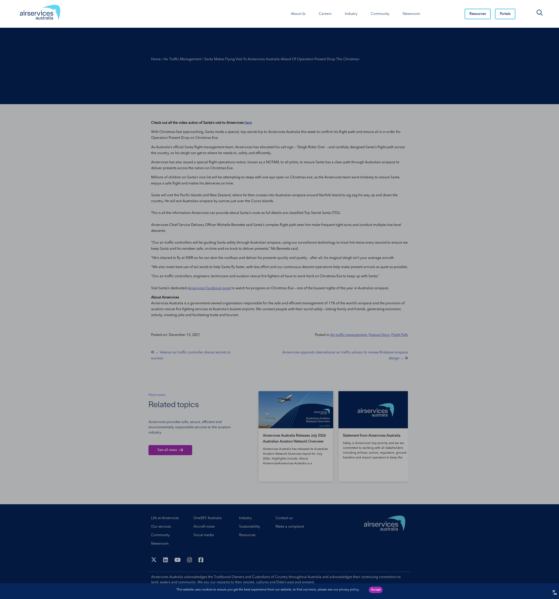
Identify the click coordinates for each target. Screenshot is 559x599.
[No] (555, 594)
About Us (298, 14)
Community (380, 14)
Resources (477, 14)
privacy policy (349, 589)
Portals (505, 14)
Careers (325, 14)
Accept (376, 589)
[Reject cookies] (553, 591)
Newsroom (411, 14)
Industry (351, 14)
